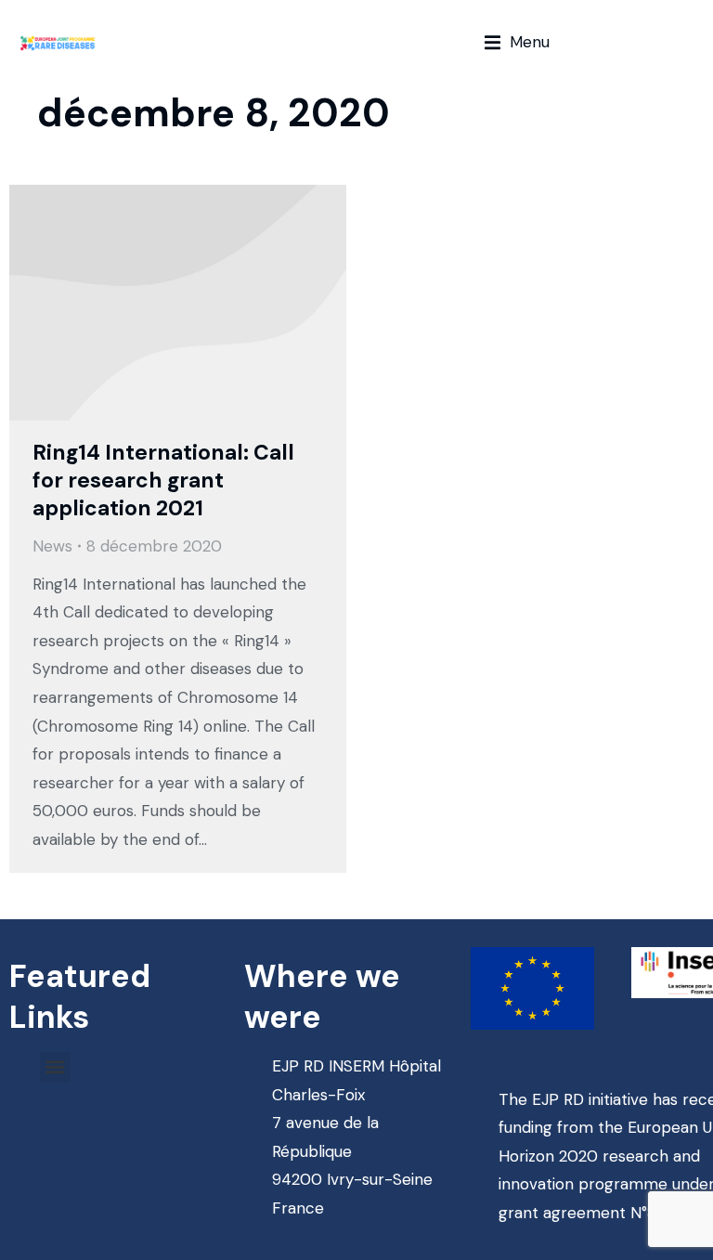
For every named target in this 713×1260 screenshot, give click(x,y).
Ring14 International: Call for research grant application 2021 (163, 480)
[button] (517, 42)
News (52, 546)
